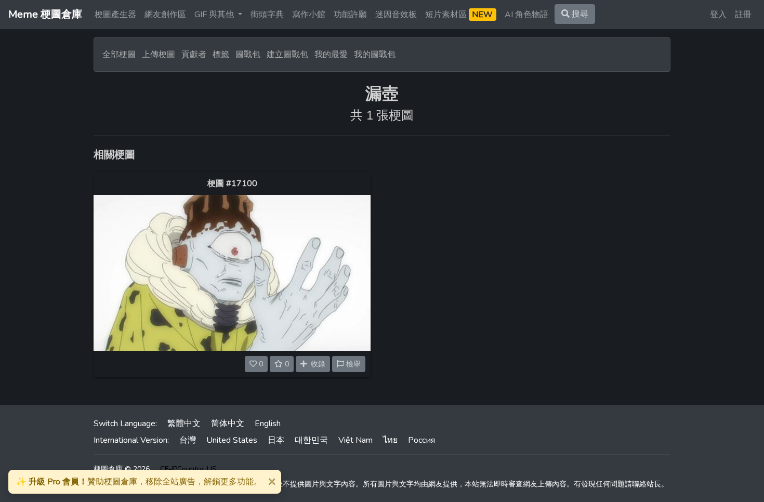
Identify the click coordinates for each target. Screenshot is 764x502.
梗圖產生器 (115, 14)
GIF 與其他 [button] (215, 14)
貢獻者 (193, 54)
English (268, 423)
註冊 (743, 14)
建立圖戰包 (287, 54)
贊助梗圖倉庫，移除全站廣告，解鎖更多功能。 (139, 481)
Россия (421, 440)
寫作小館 (308, 14)
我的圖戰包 (375, 54)
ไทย (390, 440)
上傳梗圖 (158, 54)
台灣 (187, 440)
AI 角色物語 (526, 14)
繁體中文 (184, 423)
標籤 (221, 54)
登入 (718, 14)
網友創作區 (165, 14)
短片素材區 (459, 14)
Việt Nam (355, 440)
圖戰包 (247, 54)
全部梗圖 (119, 54)
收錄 (316, 364)
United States (231, 440)
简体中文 (227, 423)
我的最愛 (331, 54)
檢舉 (352, 364)
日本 (276, 440)
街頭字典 (267, 14)
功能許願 (350, 14)
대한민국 (311, 440)
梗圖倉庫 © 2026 (122, 469)
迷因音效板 (396, 14)
